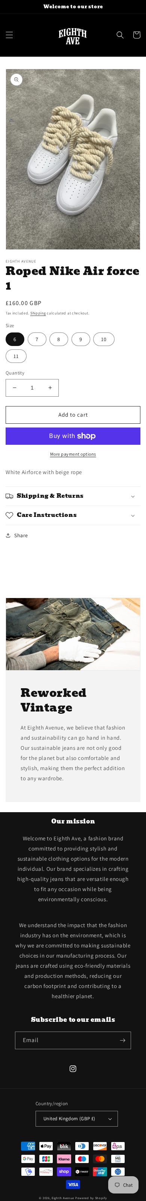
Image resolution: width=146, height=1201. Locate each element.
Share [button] (21, 535)
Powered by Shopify (91, 1198)
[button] (9, 35)
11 (16, 356)
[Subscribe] (122, 1040)
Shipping (38, 313)
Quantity (15, 373)
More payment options (73, 454)
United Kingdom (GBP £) (69, 1118)
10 (104, 339)
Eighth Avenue (63, 1198)
